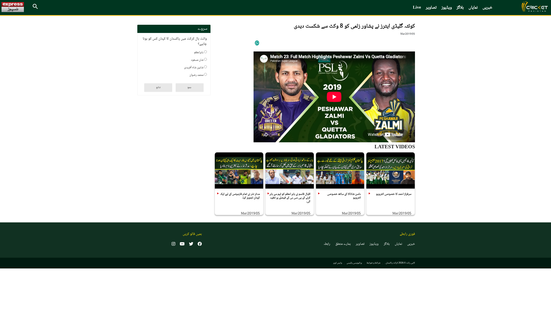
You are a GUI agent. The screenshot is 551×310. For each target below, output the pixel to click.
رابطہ (326, 244)
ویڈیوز (446, 7)
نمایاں (473, 7)
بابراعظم (199, 52)
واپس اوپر (337, 263)
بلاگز (460, 7)
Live (417, 7)
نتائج (158, 87)
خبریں (487, 7)
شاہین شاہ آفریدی (194, 67)
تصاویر (431, 7)
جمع (189, 87)
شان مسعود (197, 59)
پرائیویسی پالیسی (354, 263)
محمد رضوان (196, 74)
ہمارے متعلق (343, 244)
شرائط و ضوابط (373, 263)
